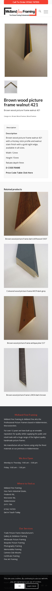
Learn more (31, 586)
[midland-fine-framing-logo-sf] (21, 12)
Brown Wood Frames (19, 116)
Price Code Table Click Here (19, 172)
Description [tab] (11, 127)
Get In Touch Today (12, 512)
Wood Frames (31, 116)
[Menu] (44, 12)
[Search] (38, 12)
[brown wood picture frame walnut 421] (26, 50)
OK (19, 586)
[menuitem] (38, 12)
